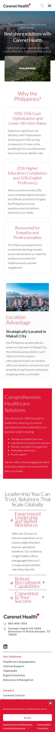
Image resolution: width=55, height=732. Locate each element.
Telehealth (10, 670)
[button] (50, 703)
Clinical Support (13, 666)
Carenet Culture (14, 695)
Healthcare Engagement (19, 661)
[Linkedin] (5, 646)
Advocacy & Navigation (18, 679)
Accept (27, 717)
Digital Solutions (14, 675)
